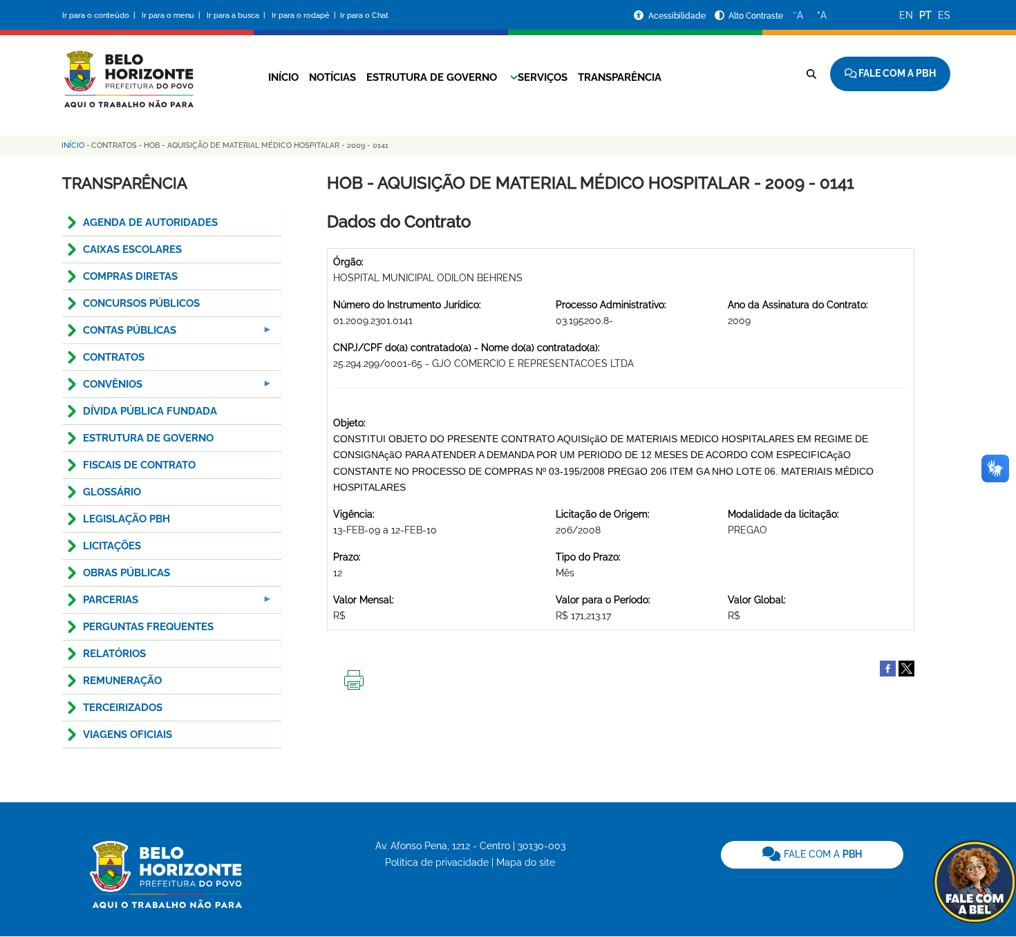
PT (925, 15)
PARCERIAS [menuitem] (100, 604)
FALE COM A (821, 854)
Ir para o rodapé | (305, 15)
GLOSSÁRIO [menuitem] (112, 492)
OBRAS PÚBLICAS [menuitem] (126, 573)
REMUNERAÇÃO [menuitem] (122, 680)
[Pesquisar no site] (811, 74)
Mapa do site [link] (525, 862)
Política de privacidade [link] (437, 862)
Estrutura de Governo (431, 77)
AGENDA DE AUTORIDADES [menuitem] (150, 222)
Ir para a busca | (237, 15)
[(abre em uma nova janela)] (906, 667)
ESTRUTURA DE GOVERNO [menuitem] (148, 438)
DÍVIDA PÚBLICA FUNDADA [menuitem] (150, 411)
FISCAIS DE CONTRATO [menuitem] (139, 465)
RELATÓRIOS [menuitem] (114, 653)
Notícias (332, 77)
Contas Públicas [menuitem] (119, 334)
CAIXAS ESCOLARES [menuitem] (132, 249)
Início (283, 77)
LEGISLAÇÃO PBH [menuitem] (126, 519)
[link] (812, 855)
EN (906, 15)
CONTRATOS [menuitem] (113, 357)
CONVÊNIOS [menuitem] (102, 388)
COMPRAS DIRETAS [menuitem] (130, 276)
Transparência (619, 77)
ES (944, 15)
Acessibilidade (678, 16)
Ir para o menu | (172, 15)
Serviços (542, 77)
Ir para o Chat (364, 15)
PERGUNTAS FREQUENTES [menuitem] (148, 627)
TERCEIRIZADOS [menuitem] (122, 707)
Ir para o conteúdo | (101, 15)
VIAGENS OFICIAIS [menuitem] (127, 734)
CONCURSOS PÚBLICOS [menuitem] (141, 303)
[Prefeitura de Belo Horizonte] (128, 70)
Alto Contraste (755, 16)
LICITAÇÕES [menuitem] (112, 546)
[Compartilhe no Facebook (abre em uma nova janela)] (888, 667)
